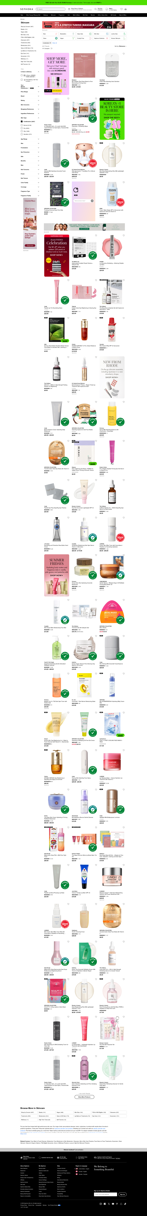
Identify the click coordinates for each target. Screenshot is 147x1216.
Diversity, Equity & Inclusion (26, 1189)
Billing (58, 1177)
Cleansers (76, 1141)
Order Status (42, 1175)
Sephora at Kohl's (61, 1186)
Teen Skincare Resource (63, 1196)
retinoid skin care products (96, 1132)
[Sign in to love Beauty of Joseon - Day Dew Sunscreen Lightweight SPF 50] (96, 480)
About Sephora (23, 1168)
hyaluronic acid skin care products (63, 1128)
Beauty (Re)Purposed (25, 1193)
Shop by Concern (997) (27, 26)
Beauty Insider (42, 1168)
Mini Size (85, 15)
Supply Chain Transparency (26, 1177)
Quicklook (84, 77)
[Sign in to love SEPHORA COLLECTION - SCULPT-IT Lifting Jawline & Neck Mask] (68, 979)
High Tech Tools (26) (26, 61)
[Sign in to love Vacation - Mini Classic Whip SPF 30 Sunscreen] (123, 318)
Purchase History (43, 1177)
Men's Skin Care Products (87, 1141)
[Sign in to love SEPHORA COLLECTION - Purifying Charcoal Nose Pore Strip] (68, 182)
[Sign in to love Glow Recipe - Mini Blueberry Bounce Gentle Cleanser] (96, 789)
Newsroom (22, 1170)
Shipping (59, 1175)
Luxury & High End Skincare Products (79, 1143)
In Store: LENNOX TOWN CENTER (30, 76)
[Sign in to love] (68, 98)
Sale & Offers (122, 15)
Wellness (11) (24, 59)
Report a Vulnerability (25, 1196)
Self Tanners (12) (25, 64)
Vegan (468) (24, 32)
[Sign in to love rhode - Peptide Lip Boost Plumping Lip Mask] (68, 865)
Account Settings (43, 1180)
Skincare (53, 15)
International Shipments (62, 1180)
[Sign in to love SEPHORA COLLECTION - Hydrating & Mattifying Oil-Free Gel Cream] (96, 712)
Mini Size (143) (25, 34)
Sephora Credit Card (43, 1170)
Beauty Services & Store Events (46, 1182)
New (22, 15)
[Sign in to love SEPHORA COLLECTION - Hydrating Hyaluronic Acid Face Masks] (96, 401)
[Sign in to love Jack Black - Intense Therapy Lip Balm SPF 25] (96, 865)
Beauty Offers (42, 1186)
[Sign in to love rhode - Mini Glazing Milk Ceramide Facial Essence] (123, 636)
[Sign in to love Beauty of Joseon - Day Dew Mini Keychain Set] (123, 1016)
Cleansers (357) (25, 40)
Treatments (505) (25, 42)
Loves (40, 1191)
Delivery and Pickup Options (63, 1173)
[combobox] (50, 9)
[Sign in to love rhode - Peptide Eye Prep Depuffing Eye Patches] (68, 480)
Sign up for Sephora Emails (102, 1191)
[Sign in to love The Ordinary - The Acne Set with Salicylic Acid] (96, 600)
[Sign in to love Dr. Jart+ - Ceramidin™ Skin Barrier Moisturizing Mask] (96, 673)
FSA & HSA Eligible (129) (27, 37)
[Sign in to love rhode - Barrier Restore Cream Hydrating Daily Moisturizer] (68, 401)
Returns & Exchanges (62, 1170)
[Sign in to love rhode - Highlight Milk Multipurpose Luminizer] (123, 789)
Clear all (54, 43)
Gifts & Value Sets (102, 15)
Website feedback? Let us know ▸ (73, 1150)
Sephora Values (24, 1175)
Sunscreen (115, 1141)
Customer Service (61, 1168)
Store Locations (60, 1189)
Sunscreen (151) (25, 56)
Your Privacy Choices (53, 1205)
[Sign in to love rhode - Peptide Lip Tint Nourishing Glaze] (68, 280)
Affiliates (22, 1180)
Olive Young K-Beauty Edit (33, 15)
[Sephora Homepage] (26, 9)
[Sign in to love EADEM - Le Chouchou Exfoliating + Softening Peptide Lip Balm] (123, 235)
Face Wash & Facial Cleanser (39, 1141)
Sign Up (122, 1194)
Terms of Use (31, 1205)
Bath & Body (76, 15)
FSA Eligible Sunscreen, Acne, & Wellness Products (55, 1143)
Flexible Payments (61, 1191)
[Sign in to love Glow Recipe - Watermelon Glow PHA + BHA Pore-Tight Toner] (68, 827)
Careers (22, 1173)
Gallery (40, 1173)
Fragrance (61, 15)
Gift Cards (113, 15)
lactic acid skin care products (37, 1132)
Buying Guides (60, 1182)
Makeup (45, 15)
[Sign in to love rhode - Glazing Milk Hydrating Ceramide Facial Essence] (68, 143)
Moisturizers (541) (26, 45)
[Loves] (121, 9)
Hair (69, 15)
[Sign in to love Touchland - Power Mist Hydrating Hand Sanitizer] (123, 53)
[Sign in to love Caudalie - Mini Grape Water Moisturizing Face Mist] (68, 600)
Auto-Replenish (42, 1184)
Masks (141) (24, 29)
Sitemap (45, 1205)
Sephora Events (24, 1182)
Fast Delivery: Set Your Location (32, 80)
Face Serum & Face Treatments (103, 1141)
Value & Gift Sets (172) (27, 48)
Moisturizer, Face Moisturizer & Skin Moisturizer (60, 1141)
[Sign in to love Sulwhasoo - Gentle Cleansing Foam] (96, 904)
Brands (93, 15)
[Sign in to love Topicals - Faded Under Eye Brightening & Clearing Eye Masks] (96, 280)
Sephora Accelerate (25, 1191)
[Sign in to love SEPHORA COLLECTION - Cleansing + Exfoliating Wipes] (96, 98)
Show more (23, 1134)
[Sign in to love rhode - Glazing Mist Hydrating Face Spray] (96, 750)
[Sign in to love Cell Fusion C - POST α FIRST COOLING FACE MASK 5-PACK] (123, 712)
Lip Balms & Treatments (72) (28, 51)
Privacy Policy (23, 1205)
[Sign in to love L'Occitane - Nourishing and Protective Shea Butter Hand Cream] (68, 517)
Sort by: (120, 46)
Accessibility (60, 1193)
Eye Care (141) (25, 53)
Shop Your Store (42, 1193)
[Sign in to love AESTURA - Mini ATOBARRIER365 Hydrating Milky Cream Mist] (123, 673)
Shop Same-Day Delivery (45, 1196)
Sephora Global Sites (25, 1186)
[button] (29, 88)
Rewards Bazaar (43, 1189)
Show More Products (84, 1097)
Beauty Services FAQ (62, 1184)
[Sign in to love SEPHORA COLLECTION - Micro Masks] (123, 600)
